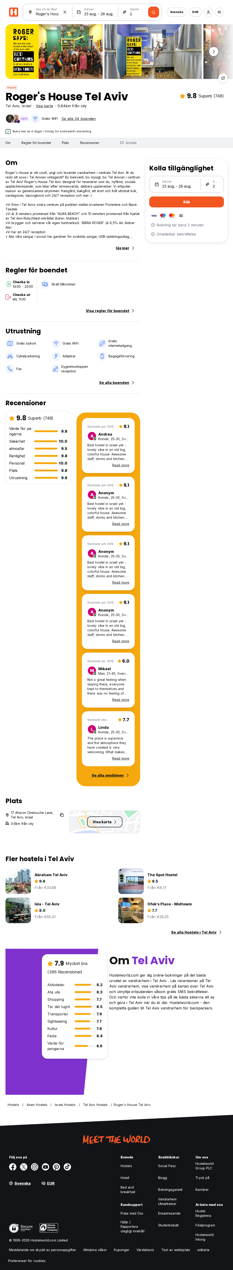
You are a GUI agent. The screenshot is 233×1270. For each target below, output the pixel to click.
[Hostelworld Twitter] (23, 1167)
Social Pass (167, 1166)
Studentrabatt (168, 1225)
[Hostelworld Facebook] (12, 1167)
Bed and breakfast (128, 1189)
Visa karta (44, 106)
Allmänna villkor (95, 1250)
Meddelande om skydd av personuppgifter (42, 1250)
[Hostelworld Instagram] (34, 1167)
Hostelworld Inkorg (204, 1237)
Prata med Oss (132, 1213)
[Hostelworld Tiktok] (67, 1167)
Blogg (162, 1178)
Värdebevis (145, 1250)
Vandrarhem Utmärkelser (167, 1201)
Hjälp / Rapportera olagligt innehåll (132, 1226)
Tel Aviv (12, 106)
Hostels (126, 1166)
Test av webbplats (175, 1250)
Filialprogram (205, 1225)
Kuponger (121, 1250)
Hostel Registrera (203, 1213)
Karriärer (202, 1190)
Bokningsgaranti (170, 1190)
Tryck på (202, 1178)
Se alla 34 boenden (78, 118)
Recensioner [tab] (89, 143)
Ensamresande (169, 1213)
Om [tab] (7, 143)
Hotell (125, 1178)
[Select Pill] (208, 12)
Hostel (11, 87)
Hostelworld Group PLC (204, 1166)
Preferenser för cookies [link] (27, 1261)
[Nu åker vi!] (153, 12)
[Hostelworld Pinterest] (56, 1167)
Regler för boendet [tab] (36, 143)
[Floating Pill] (213, 51)
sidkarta (203, 1250)
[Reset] (64, 12)
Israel (26, 106)
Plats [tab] (65, 143)
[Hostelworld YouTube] (45, 1167)
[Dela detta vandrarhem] (223, 78)
